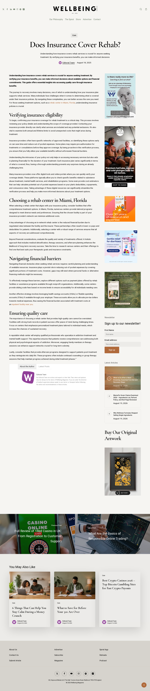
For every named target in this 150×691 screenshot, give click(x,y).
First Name (109, 330)
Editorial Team (68, 62)
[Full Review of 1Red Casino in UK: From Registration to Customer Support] (37, 534)
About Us (13, 649)
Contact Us (14, 655)
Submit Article (15, 660)
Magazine (58, 660)
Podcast (103, 660)
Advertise (58, 649)
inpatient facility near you (22, 304)
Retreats (103, 655)
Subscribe (58, 655)
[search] (141, 9)
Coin (74, 35)
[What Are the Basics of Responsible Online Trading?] (112, 534)
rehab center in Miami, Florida (62, 102)
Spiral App (103, 649)
